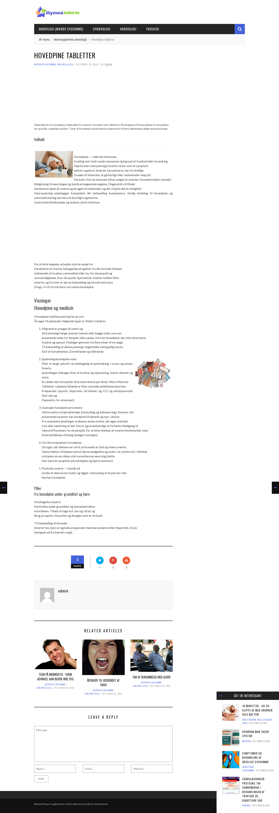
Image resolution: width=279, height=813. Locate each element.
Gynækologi (101, 29)
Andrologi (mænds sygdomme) (61, 29)
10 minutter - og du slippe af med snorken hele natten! (257, 710)
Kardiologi (128, 29)
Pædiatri (152, 29)
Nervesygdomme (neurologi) (53, 64)
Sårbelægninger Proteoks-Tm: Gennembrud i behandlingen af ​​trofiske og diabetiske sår (253, 789)
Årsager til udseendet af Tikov (103, 682)
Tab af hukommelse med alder (151, 677)
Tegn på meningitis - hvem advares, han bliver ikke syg (55, 676)
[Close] (221, 696)
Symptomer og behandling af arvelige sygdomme (255, 757)
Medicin (246, 741)
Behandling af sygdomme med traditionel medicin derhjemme (71, 804)
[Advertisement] (103, 96)
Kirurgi (246, 805)
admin (108, 64)
